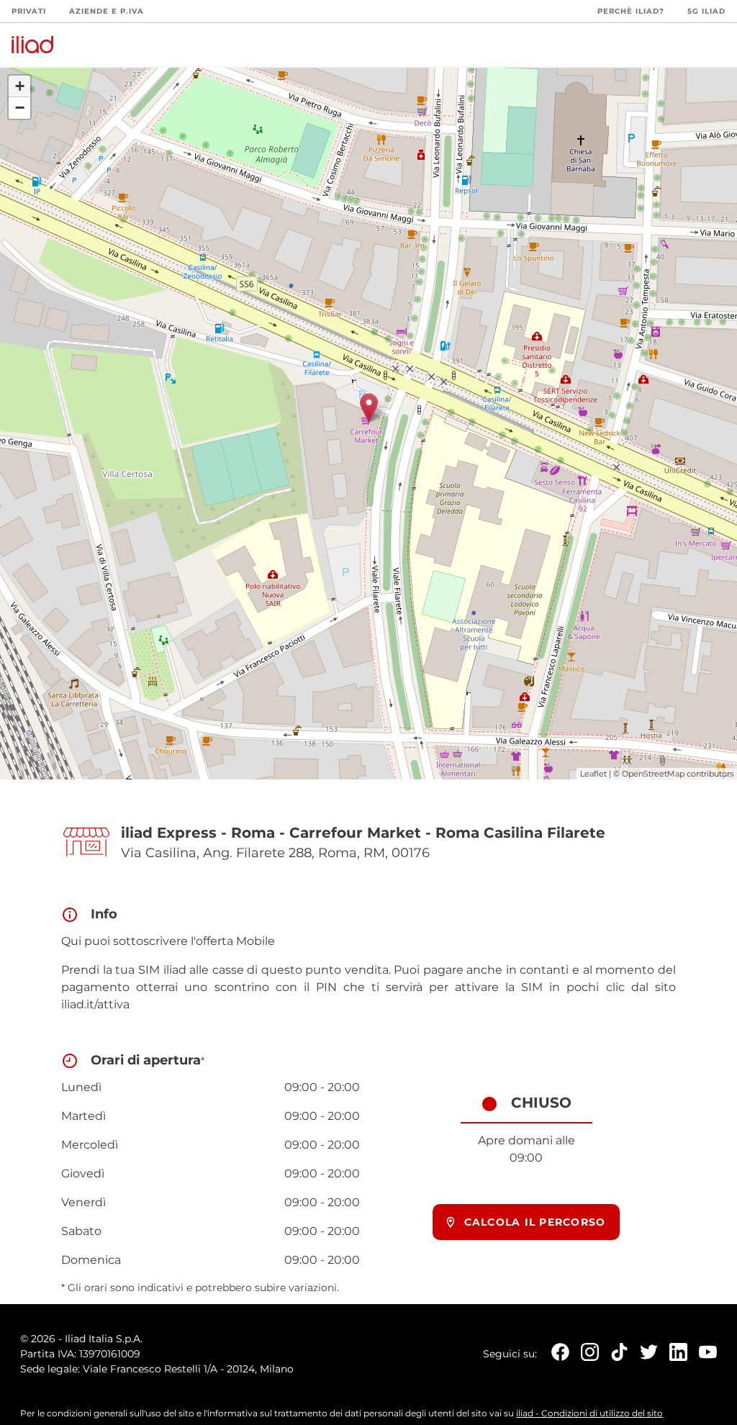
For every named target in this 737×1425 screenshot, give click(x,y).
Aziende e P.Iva (106, 11)
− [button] (19, 108)
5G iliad (706, 11)
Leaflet (593, 774)
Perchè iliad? (630, 11)
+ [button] (19, 86)
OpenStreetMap (653, 774)
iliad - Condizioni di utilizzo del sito (589, 1413)
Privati (29, 11)
